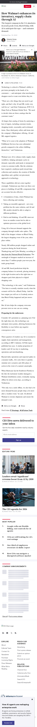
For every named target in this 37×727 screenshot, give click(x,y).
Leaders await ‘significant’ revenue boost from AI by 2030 (17, 478)
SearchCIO (21, 679)
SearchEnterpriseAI (24, 682)
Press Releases (6, 663)
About (3, 645)
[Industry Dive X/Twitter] (11, 633)
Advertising (21, 647)
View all (4, 616)
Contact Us (5, 651)
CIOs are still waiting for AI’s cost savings (19, 538)
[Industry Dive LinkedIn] (3, 633)
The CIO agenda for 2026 (14, 509)
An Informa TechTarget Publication (18, 2)
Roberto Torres (11, 39)
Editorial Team (6, 648)
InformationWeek (23, 676)
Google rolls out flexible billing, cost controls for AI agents (19, 528)
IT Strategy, (14, 410)
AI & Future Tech (26, 410)
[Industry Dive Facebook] (7, 633)
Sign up (27, 6)
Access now (8, 723)
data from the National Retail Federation (15, 254)
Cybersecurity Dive (23, 673)
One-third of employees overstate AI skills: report (18, 546)
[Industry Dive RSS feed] (15, 633)
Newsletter (5, 654)
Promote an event (23, 659)
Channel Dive (22, 670)
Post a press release (15, 616)
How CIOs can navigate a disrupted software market (19, 554)
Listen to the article (13, 83)
